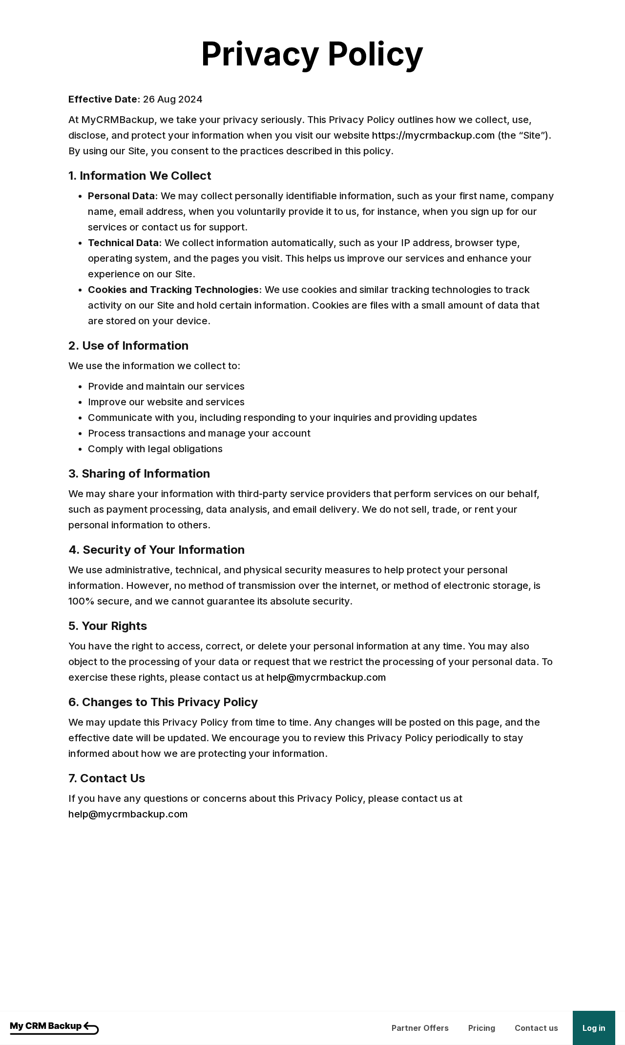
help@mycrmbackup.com (326, 677)
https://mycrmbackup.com (433, 135)
